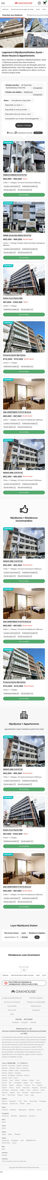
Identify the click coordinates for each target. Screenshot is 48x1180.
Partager (37, 133)
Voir (37, 937)
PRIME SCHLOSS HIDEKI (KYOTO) (17, 235)
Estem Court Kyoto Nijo (13, 298)
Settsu (10, 1134)
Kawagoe (5, 1103)
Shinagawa (17, 1083)
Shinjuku (24, 1080)
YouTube (33, 1022)
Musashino (14, 1090)
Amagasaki (14, 1140)
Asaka (29, 1103)
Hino (18, 1092)
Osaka (4, 1132)
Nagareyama (22, 1110)
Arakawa (39, 1085)
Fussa (26, 1095)
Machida (4, 1092)
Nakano (11, 1085)
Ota (32, 1083)
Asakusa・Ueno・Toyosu (10, 1078)
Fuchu (28, 1090)
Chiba (4, 1107)
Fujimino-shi (14, 1103)
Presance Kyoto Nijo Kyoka (14, 355)
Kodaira (19, 1095)
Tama (3, 1095)
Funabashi (13, 1110)
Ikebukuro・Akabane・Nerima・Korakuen (15, 1068)
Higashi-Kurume (36, 1092)
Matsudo (31, 1110)
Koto (10, 1083)
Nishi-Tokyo (11, 1095)
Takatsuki (17, 1134)
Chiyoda (4, 1080)
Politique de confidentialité (36, 1002)
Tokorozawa (33, 1101)
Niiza (25, 1101)
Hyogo (4, 1138)
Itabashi (4, 1087)
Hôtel (12, 1014)
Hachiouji (43, 1087)
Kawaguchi (12, 1101)
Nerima (11, 1087)
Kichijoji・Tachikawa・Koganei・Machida (15, 1065)
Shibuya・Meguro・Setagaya (11, 1073)
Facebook (15, 1022)
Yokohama (5, 1116)
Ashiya (14, 1143)
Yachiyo (39, 1110)
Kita (33, 1085)
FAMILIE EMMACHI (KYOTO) (15, 175)
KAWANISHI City (31, 1140)
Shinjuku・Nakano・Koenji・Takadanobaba (15, 1070)
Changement (37, 88)
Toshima (27, 1085)
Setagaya (38, 1083)
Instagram (24, 1022)
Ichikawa (5, 1110)
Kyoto (4, 1126)
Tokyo (4, 1063)
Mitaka (22, 1090)
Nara (3, 1146)
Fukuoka (4, 1153)
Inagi (32, 1095)
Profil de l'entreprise (36, 998)
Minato (17, 1080)
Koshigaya (42, 1101)
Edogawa (35, 1087)
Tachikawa (5, 1090)
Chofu (43, 1090)
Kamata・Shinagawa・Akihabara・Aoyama (15, 1075)
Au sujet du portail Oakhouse (12, 998)
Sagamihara (23, 1116)
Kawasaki (14, 1116)
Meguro (25, 1083)
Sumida (4, 1083)
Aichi (3, 1119)
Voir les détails (24, 195)
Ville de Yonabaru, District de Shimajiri (14, 1161)
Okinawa (5, 1159)
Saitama (4, 1099)
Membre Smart (36, 1006)
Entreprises (36, 1010)
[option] (24, 156)
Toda (20, 1101)
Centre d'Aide (12, 1006)
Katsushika (26, 1087)
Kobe (22, 1140)
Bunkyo (31, 1080)
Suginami (19, 1085)
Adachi (18, 1087)
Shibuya (4, 1085)
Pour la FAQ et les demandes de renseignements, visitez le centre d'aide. (23, 983)
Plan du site (12, 1010)
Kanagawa (5, 1113)
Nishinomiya (6, 1143)
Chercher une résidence (12, 15)
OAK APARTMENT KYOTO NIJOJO (17, 412)
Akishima (36, 1090)
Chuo (11, 1080)
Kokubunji (25, 1092)
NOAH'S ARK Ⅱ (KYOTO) (13, 473)
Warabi (22, 1103)
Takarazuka (5, 1140)
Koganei (12, 1092)
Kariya (4, 1122)
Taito (38, 1080)
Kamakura (32, 1116)
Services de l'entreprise (12, 1002)
